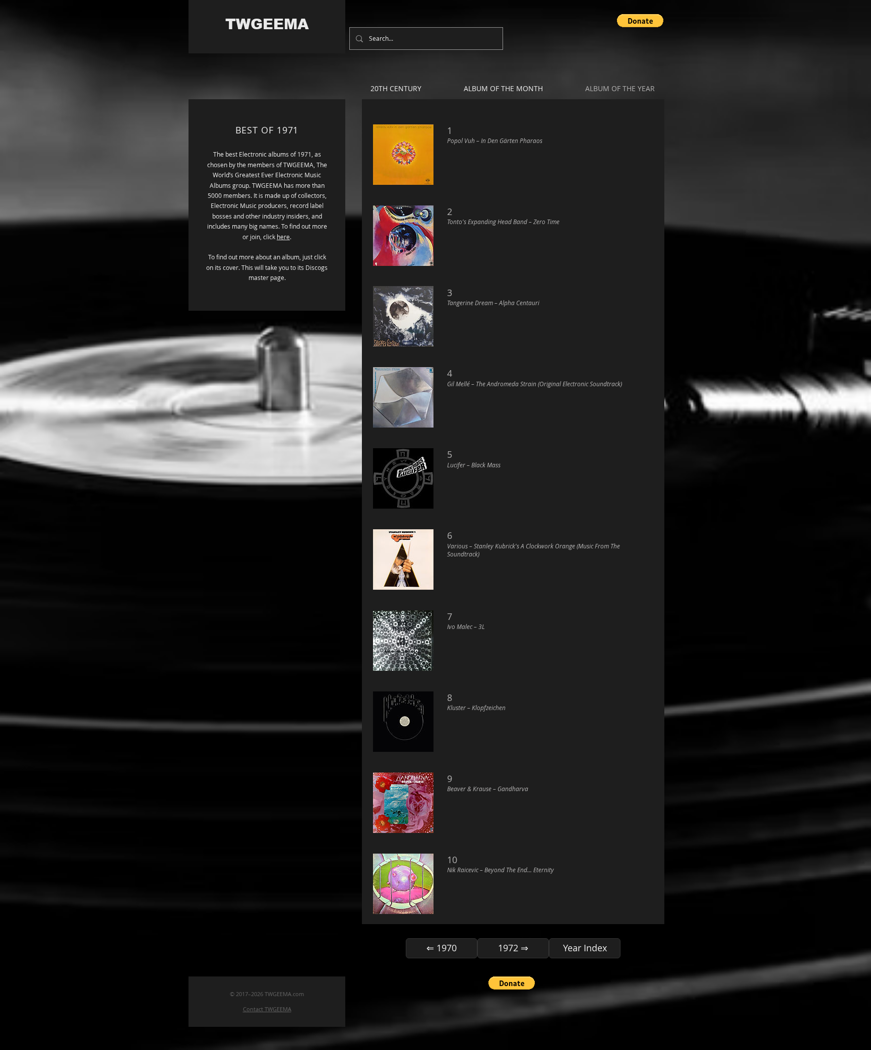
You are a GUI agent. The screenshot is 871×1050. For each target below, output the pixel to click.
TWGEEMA (267, 24)
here (283, 237)
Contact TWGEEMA (267, 1009)
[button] (640, 20)
